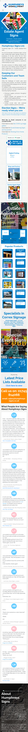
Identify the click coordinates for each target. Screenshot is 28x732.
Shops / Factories (20, 280)
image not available (7, 643)
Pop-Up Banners (20, 290)
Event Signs (20, 260)
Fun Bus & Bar (6, 680)
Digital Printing (14, 153)
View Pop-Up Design (7, 509)
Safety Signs (7, 260)
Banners (7, 270)
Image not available (7, 659)
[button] (2, 28)
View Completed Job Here (9, 440)
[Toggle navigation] (3, 10)
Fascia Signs (7, 250)
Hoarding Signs (7, 300)
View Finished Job (6, 525)
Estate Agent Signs (14, 185)
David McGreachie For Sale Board (10, 488)
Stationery (20, 300)
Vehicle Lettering (7, 290)
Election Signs (20, 270)
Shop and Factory (14, 166)
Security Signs (7, 280)
